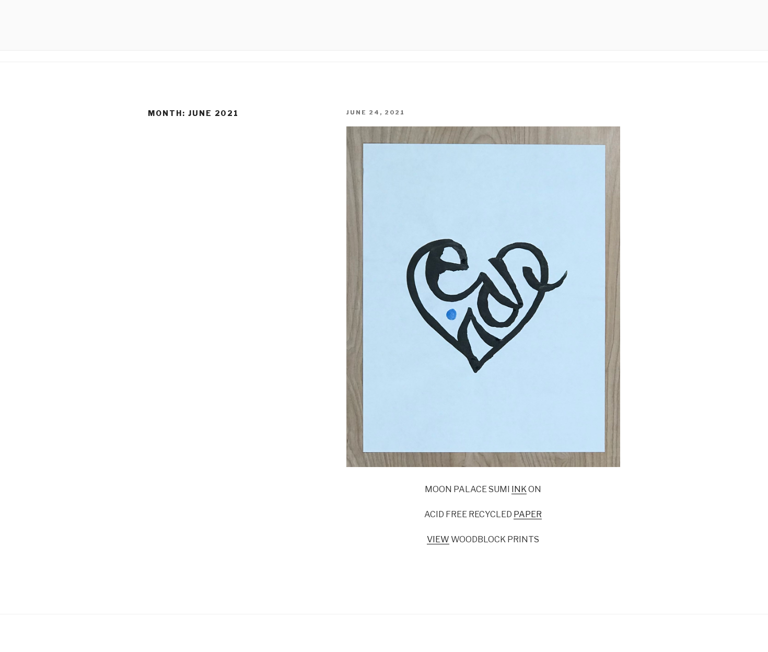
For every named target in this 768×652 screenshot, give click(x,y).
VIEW (438, 539)
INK (519, 489)
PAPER (528, 514)
